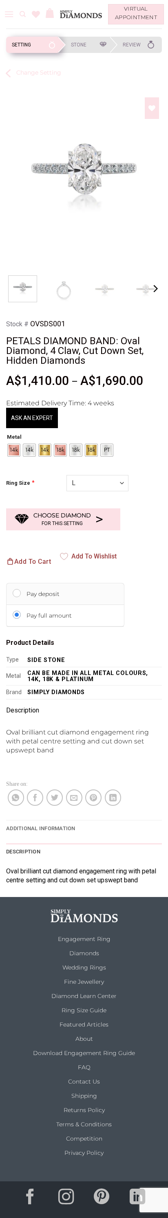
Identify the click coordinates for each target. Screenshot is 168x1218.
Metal (14, 437)
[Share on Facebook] (35, 797)
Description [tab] (23, 852)
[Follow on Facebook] (30, 1199)
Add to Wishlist (94, 556)
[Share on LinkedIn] (113, 797)
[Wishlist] (36, 14)
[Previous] (15, 173)
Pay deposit (43, 594)
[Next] (152, 173)
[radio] (14, 450)
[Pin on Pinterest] (93, 797)
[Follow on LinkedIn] (137, 1199)
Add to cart (32, 561)
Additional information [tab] (40, 828)
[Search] (23, 14)
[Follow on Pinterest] (102, 1199)
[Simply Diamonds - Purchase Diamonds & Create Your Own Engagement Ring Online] (81, 14)
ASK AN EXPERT (32, 418)
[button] (9, 14)
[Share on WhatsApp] (16, 797)
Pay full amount (49, 615)
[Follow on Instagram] (66, 1199)
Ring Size (18, 483)
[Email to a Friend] (74, 797)
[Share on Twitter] (54, 797)
